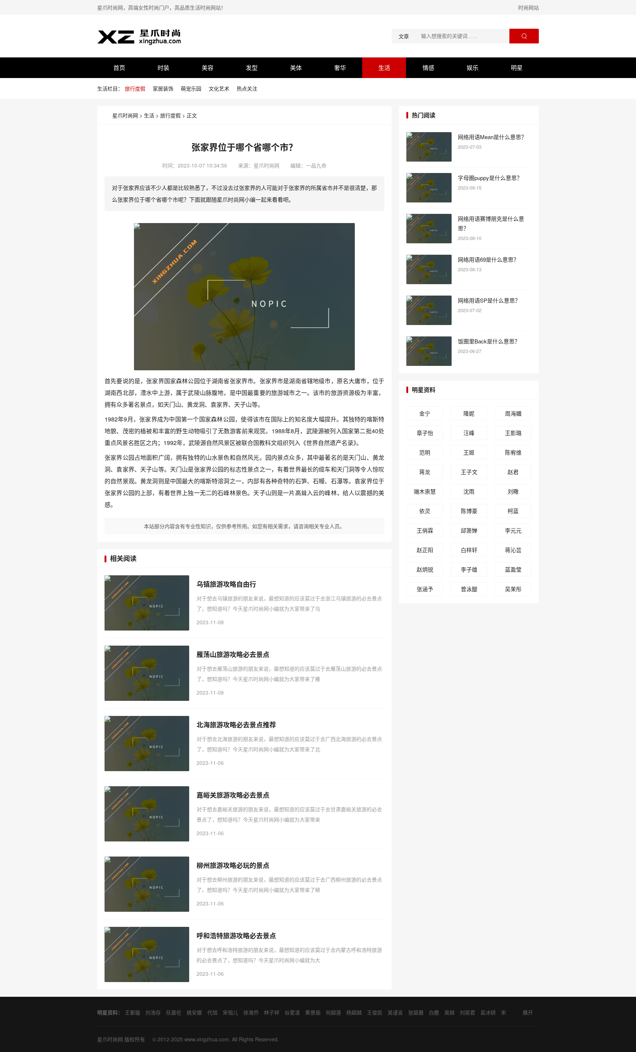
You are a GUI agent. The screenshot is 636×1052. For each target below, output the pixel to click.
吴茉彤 (513, 589)
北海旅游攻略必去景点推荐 (236, 725)
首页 (119, 67)
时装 (163, 67)
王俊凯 (374, 1012)
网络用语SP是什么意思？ (489, 300)
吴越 (449, 1012)
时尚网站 (528, 7)
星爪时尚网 (125, 115)
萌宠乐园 (191, 88)
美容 (207, 67)
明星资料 (423, 389)
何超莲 (333, 1012)
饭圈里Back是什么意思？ (489, 341)
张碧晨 (416, 1012)
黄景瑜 (313, 1012)
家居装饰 (163, 88)
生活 (384, 67)
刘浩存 (153, 1012)
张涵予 (425, 589)
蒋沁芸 (513, 550)
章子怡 (425, 433)
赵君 (513, 472)
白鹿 (434, 1012)
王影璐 (513, 433)
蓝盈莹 (513, 569)
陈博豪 (469, 511)
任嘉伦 (173, 1012)
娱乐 (472, 67)
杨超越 (354, 1012)
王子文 (469, 472)
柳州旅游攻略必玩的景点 (233, 865)
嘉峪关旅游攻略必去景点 (233, 795)
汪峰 (468, 433)
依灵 (424, 511)
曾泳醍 (469, 589)
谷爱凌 (292, 1012)
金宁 (424, 413)
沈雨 (468, 491)
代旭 (212, 1012)
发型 (252, 67)
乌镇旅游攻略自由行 (226, 584)
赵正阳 (425, 550)
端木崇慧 (425, 491)
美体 (296, 67)
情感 (428, 67)
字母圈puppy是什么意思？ (490, 177)
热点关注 (247, 88)
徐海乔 (251, 1012)
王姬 (468, 452)
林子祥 (271, 1012)
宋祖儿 (230, 1012)
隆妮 (468, 413)
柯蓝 (513, 511)
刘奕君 (467, 1012)
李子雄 (469, 569)
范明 (424, 452)
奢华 (340, 67)
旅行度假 (135, 88)
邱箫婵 (469, 530)
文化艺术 (219, 88)
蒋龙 (424, 472)
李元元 (513, 530)
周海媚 (513, 413)
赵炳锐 (425, 569)
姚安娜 (194, 1012)
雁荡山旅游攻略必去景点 (233, 654)
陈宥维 (513, 452)
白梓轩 (469, 550)
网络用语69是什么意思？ (488, 259)
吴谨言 (395, 1012)
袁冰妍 (488, 1012)
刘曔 (513, 491)
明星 (517, 67)
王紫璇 (132, 1012)
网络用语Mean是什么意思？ (492, 137)
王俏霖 (425, 530)
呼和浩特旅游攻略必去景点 (236, 935)
